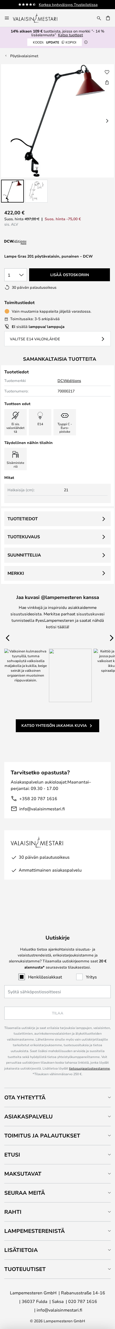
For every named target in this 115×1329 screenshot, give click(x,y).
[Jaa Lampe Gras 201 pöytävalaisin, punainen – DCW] (107, 82)
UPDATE (54, 42)
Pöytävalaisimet (24, 55)
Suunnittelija (24, 555)
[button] (12, 191)
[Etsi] (99, 18)
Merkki (15, 573)
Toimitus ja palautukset (42, 1135)
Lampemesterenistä (34, 1230)
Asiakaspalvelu (28, 1116)
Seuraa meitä (24, 1192)
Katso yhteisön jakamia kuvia (54, 725)
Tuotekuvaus (23, 537)
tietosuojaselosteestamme (89, 1068)
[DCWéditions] (31, 242)
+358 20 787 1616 (38, 798)
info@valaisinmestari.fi (42, 808)
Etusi (12, 1154)
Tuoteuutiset (25, 1269)
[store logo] (38, 18)
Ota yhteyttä (24, 1097)
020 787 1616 (82, 1301)
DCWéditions (69, 380)
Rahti (12, 1211)
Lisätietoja (21, 1250)
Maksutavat (22, 1173)
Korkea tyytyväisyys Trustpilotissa (68, 4)
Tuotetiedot (22, 519)
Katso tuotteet (70, 34)
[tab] (57, 1097)
